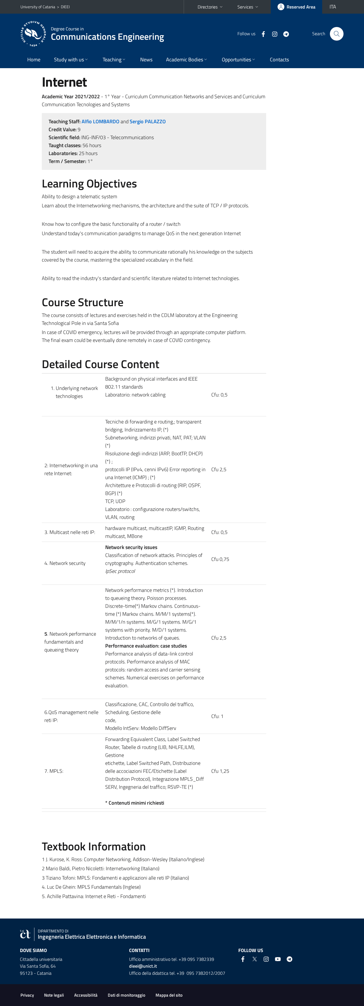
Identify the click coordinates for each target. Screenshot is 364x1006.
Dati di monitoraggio (126, 995)
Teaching (112, 59)
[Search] (337, 34)
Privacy (27, 995)
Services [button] (245, 6)
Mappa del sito (169, 995)
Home (33, 59)
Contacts (279, 59)
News (146, 59)
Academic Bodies (184, 59)
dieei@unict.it (143, 966)
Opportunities (236, 59)
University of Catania (37, 7)
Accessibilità (86, 995)
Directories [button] (208, 6)
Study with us (69, 59)
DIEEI (65, 7)
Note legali (54, 995)
